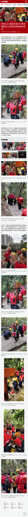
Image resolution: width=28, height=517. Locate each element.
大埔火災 (19, 4)
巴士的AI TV (8, 4)
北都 (14, 4)
